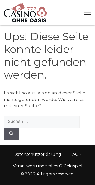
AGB (77, 154)
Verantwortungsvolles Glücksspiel (47, 166)
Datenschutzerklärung (37, 154)
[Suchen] (11, 134)
